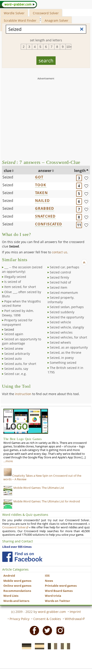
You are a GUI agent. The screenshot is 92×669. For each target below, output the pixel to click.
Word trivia (53, 596)
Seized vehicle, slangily (67, 327)
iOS (47, 576)
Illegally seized (15, 277)
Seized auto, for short (20, 364)
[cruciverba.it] (64, 646)
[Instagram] (59, 630)
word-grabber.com (52, 612)
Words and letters (16, 601)
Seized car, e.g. (15, 374)
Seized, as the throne (65, 352)
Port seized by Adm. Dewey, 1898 (18, 313)
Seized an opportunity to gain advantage (21, 341)
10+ (68, 47)
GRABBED (44, 208)
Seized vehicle (60, 322)
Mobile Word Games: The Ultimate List (38, 488)
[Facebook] (33, 630)
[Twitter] (46, 630)
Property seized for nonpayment (17, 322)
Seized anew (13, 348)
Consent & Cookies (47, 619)
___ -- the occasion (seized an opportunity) (22, 269)
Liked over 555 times (16, 547)
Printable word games (61, 586)
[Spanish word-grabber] (38, 646)
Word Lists (10, 596)
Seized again (13, 334)
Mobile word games (17, 581)
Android (9, 576)
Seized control (60, 272)
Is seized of (12, 281)
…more (8, 461)
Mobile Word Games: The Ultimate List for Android (46, 501)
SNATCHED (45, 216)
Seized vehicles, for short (68, 337)
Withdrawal (73, 619)
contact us (59, 252)
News (49, 581)
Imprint (75, 612)
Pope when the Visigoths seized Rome (21, 303)
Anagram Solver (56, 20)
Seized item (58, 287)
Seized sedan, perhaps (67, 307)
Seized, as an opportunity (69, 347)
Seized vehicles (61, 332)
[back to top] (84, 262)
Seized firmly (59, 277)
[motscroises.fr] (51, 646)
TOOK (40, 184)
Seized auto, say (16, 368)
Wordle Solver (14, 13)
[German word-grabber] (25, 646)
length (80, 170)
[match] (86, 177)
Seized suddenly (62, 312)
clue (7, 170)
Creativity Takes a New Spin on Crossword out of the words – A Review (42, 477)
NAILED (42, 200)
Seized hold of (60, 282)
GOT (39, 177)
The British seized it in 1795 (65, 370)
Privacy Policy (19, 619)
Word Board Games (59, 591)
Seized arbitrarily (17, 353)
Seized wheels (60, 342)
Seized (7, 177)
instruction (23, 394)
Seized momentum (64, 292)
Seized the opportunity (67, 317)
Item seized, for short (20, 287)
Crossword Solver (46, 13)
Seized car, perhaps (64, 267)
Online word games (17, 586)
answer (44, 170)
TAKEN (41, 192)
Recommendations (17, 591)
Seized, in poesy (62, 358)
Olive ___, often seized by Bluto (21, 294)
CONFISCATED (48, 224)
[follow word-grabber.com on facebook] (22, 557)
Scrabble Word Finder (20, 20)
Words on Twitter (57, 601)
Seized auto (13, 358)
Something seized (63, 362)
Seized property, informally (61, 299)
